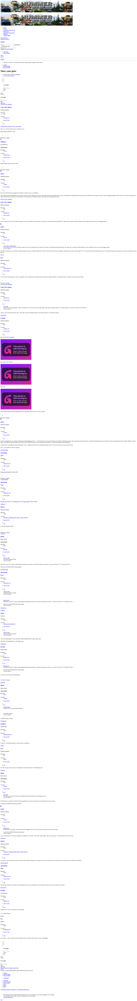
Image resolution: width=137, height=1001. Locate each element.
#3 (4, 190)
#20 (4, 792)
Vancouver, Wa (6, 463)
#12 (4, 523)
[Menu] (1, 13)
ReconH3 (3, 646)
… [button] (4, 82)
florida (4, 759)
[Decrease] (6, 100)
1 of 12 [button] (2, 94)
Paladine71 (3, 723)
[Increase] (5, 100)
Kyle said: (5, 306)
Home (4, 27)
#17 (4, 704)
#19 (4, 765)
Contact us (5, 980)
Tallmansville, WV (7, 734)
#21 (4, 825)
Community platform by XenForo (15, 989)
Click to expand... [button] (7, 248)
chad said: (5, 794)
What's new (6, 31)
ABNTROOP (4, 452)
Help (4, 984)
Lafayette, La (6, 117)
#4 (4, 219)
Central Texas (6, 155)
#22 (4, 858)
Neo (1, 918)
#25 (4, 935)
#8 (4, 334)
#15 (4, 630)
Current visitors (6, 35)
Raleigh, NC (6, 657)
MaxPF (2, 613)
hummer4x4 (6, 978)
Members (5, 34)
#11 (4, 499)
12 (4, 90)
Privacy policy (6, 983)
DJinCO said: (6, 558)
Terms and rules (7, 981)
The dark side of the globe (9, 624)
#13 (4, 555)
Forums (5, 29)
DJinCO (3, 507)
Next (2, 93)
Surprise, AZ (6, 328)
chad (2, 748)
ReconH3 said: (6, 707)
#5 (4, 243)
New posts (5, 30)
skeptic (2, 173)
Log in (2, 56)
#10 (4, 469)
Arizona (5, 549)
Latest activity (11, 32)
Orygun (5, 184)
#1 (4, 124)
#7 (4, 304)
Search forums (11, 30)
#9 (4, 438)
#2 (4, 161)
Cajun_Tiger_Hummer (15, 74)
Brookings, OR (6, 929)
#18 (4, 740)
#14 (4, 589)
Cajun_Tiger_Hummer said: (9, 246)
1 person (7, 137)
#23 (4, 882)
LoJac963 (3, 318)
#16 (4, 663)
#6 (4, 274)
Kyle (2, 257)
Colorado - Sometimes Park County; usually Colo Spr (15, 517)
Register (2, 59)
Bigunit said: (6, 600)
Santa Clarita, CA (7, 268)
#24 (4, 907)
